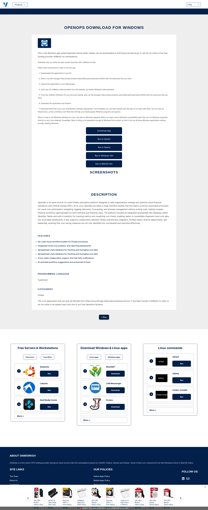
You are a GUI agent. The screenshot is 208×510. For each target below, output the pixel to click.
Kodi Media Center (48, 400)
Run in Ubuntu (104, 139)
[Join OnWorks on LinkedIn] (183, 478)
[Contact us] (187, 478)
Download (115, 374)
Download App (104, 130)
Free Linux (30, 357)
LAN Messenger (113, 383)
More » (20, 416)
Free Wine (47, 357)
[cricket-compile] (162, 394)
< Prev (104, 317)
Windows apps (114, 357)
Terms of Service (101, 485)
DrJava (109, 400)
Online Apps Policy (102, 476)
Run (49, 374)
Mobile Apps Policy (102, 480)
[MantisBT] (96, 371)
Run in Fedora (104, 147)
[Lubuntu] (30, 388)
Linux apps (94, 357)
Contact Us (14, 485)
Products (18, 5)
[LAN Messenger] (96, 388)
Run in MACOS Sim (104, 164)
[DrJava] (96, 404)
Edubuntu (44, 367)
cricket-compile (179, 390)
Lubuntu (44, 383)
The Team (14, 476)
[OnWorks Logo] (5, 4)
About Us (14, 480)
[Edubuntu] (30, 371)
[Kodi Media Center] (30, 404)
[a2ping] (162, 377)
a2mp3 (175, 357)
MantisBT (110, 367)
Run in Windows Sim (104, 155)
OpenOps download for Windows (104, 27)
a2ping (175, 373)
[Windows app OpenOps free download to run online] (44, 43)
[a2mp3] (162, 361)
